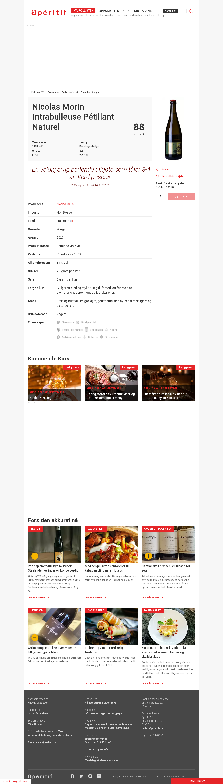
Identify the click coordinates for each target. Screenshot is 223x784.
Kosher (114, 330)
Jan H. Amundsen (38, 713)
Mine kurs (149, 15)
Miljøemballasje (71, 337)
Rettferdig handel (72, 330)
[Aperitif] (48, 13)
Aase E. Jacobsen (38, 702)
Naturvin (93, 337)
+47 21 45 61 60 (102, 742)
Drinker (99, 15)
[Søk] (190, 11)
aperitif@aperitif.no (96, 738)
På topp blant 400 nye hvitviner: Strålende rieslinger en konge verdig (53, 568)
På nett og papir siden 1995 (100, 702)
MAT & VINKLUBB (146, 11)
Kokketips (161, 15)
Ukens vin (90, 15)
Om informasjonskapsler (42, 742)
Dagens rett (77, 15)
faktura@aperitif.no (153, 728)
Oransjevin (111, 337)
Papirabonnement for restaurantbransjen (108, 724)
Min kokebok (135, 15)
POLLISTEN (85, 10)
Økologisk (68, 322)
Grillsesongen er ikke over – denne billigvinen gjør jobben (52, 650)
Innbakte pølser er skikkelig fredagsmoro (104, 650)
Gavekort (109, 15)
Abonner (170, 10)
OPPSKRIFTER (109, 11)
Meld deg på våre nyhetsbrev (101, 760)
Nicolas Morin (65, 204)
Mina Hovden (35, 724)
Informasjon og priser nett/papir (103, 713)
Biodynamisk (89, 322)
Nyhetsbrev (121, 15)
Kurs (127, 11)
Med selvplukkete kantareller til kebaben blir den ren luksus (107, 568)
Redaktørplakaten (62, 735)
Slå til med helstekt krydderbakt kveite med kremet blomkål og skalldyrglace (164, 652)
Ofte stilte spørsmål (96, 749)
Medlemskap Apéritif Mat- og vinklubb (107, 728)
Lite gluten (96, 330)
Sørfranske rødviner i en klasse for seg (166, 568)
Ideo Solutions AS (175, 776)
